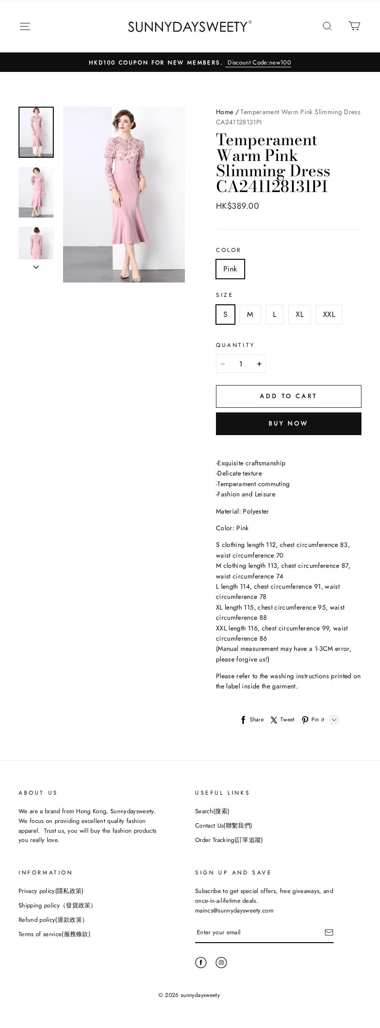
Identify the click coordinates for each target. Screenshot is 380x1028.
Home (224, 111)
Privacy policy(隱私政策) (51, 891)
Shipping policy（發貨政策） (58, 905)
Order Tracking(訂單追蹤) (229, 839)
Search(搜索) (212, 811)
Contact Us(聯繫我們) (223, 825)
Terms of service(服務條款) (54, 934)
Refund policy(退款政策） (53, 919)
